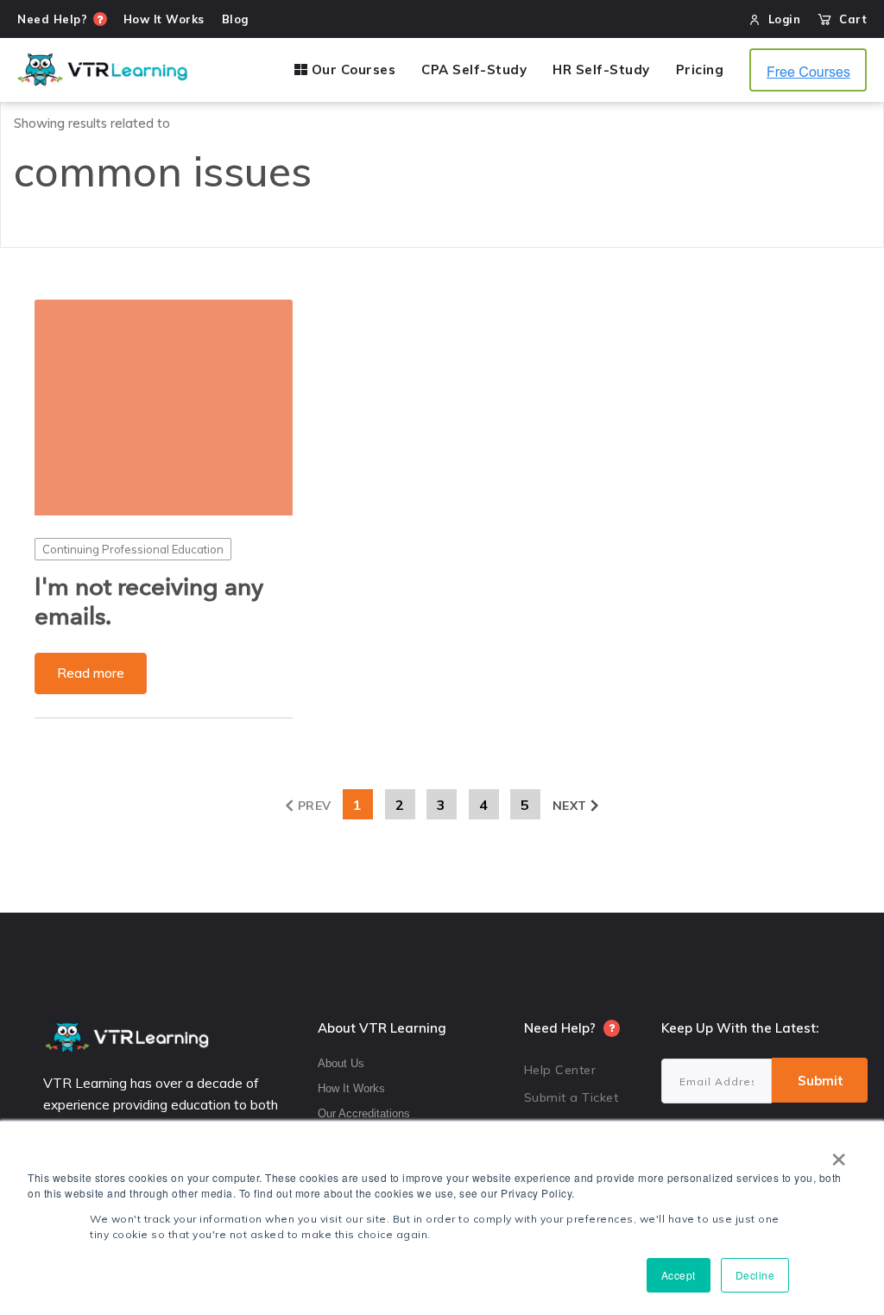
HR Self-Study (601, 70)
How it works (164, 19)
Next (569, 805)
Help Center (560, 1070)
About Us (341, 1063)
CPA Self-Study (474, 70)
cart (849, 19)
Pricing (700, 70)
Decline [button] (755, 1275)
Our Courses (351, 70)
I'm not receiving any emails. (149, 602)
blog (235, 19)
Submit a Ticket (571, 1097)
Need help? (52, 19)
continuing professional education (133, 549)
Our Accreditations (364, 1113)
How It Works (351, 1088)
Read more (90, 673)
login (784, 19)
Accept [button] (678, 1275)
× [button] (839, 1153)
